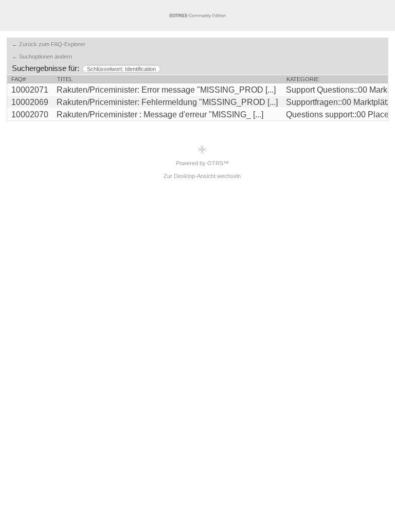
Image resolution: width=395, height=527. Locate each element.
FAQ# (18, 79)
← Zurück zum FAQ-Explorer (48, 44)
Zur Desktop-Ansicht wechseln (202, 176)
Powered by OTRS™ (202, 163)
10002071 (29, 89)
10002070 (29, 114)
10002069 (29, 102)
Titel (65, 79)
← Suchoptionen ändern (42, 57)
